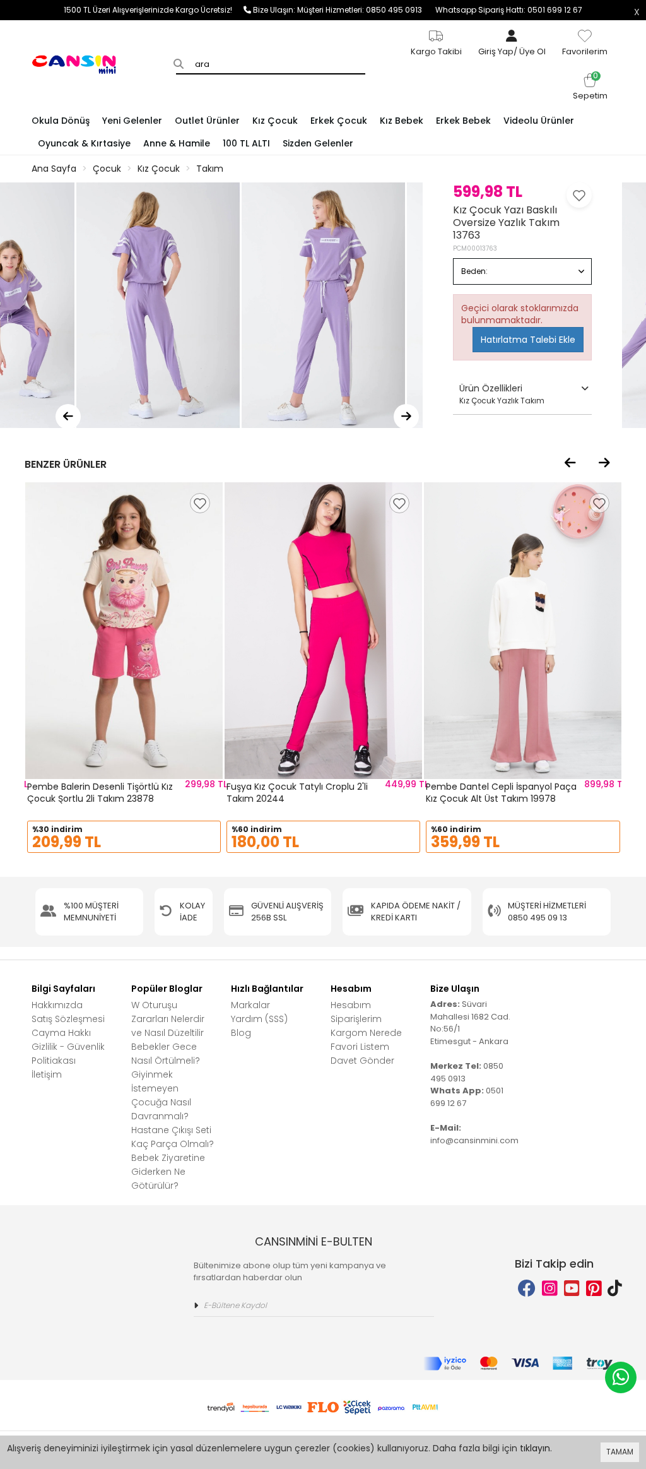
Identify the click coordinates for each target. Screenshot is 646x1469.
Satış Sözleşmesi (68, 1019)
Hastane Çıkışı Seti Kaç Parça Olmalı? (172, 1137)
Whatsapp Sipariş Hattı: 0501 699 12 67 (508, 9)
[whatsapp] (621, 1377)
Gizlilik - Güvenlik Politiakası (68, 1053)
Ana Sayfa (54, 168)
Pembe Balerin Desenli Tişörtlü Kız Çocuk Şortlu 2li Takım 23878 (100, 793)
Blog (241, 1032)
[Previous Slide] (68, 416)
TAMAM (619, 1451)
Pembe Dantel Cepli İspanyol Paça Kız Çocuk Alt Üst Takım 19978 (501, 793)
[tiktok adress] (615, 1289)
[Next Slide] (406, 416)
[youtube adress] (572, 1289)
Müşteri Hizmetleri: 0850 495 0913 (366, 9)
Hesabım (351, 1005)
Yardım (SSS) (259, 1019)
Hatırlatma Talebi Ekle (528, 339)
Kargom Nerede (366, 1032)
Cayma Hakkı (61, 1032)
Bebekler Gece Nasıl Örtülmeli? (165, 1053)
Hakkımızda (57, 1005)
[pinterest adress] (594, 1289)
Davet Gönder (362, 1060)
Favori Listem (360, 1046)
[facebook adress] (527, 1289)
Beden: (474, 271)
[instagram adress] (550, 1289)
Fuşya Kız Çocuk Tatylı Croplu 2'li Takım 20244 (297, 793)
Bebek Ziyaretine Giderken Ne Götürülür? (168, 1171)
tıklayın (535, 1448)
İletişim (47, 1074)
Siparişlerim (356, 1019)
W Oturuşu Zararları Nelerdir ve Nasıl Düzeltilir (167, 1019)
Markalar (250, 1005)
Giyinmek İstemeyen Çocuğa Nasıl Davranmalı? (161, 1095)
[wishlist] (200, 503)
